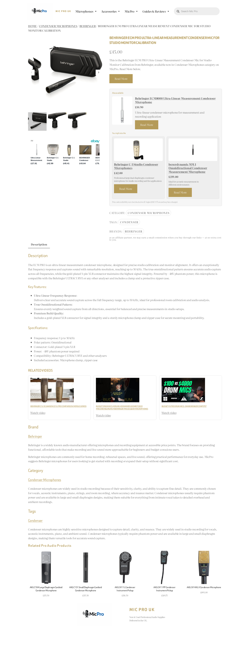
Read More (121, 78)
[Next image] (98, 72)
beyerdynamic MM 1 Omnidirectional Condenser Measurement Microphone (188, 168)
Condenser (129, 222)
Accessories (108, 11)
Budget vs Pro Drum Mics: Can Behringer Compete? (184, 406)
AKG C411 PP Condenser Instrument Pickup (164, 589)
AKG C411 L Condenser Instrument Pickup (125, 589)
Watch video (37, 412)
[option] (57, 121)
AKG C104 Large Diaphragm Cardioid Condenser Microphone (46, 589)
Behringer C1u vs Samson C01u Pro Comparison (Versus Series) (58, 406)
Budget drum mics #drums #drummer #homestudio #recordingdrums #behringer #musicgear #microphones (122, 407)
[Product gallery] (65, 73)
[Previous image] (32, 72)
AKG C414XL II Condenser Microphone (204, 587)
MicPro (129, 11)
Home (32, 26)
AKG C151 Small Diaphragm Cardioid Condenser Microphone (85, 589)
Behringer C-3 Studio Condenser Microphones (136, 166)
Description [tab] (39, 244)
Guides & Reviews (154, 11)
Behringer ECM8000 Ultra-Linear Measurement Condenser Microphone (175, 100)
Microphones (84, 11)
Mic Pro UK (63, 11)
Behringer (87, 26)
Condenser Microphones (58, 26)
